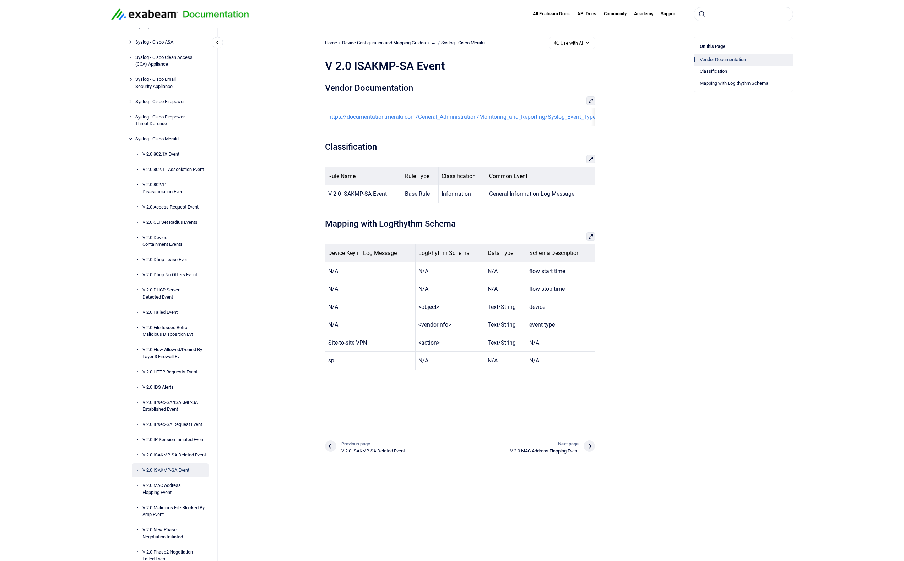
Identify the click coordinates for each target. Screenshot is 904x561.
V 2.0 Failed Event (160, 312)
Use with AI (572, 43)
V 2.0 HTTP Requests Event (169, 371)
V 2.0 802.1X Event (160, 154)
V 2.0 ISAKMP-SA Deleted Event (174, 454)
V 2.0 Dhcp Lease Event (166, 259)
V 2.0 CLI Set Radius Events (169, 222)
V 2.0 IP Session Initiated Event (173, 439)
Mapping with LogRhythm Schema (734, 83)
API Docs (586, 13)
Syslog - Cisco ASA (154, 42)
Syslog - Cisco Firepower (160, 101)
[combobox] (743, 14)
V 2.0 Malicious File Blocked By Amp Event (173, 511)
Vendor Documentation (723, 59)
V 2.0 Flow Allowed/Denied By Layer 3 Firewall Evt (172, 353)
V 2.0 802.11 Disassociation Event (163, 188)
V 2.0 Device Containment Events (162, 241)
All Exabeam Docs (551, 13)
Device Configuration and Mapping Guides (384, 42)
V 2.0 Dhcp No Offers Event (169, 274)
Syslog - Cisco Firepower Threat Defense (160, 120)
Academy (643, 13)
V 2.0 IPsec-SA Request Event (172, 424)
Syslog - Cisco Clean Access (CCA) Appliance (164, 61)
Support (669, 13)
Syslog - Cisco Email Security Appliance (155, 83)
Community (615, 13)
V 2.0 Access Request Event (170, 207)
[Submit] (702, 14)
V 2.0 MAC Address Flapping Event (161, 489)
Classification (713, 71)
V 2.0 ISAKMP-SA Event (165, 470)
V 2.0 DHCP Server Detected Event (160, 293)
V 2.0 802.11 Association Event (173, 169)
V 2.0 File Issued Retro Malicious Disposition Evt (167, 331)
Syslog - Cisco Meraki (157, 138)
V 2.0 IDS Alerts (158, 387)
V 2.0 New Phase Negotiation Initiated (162, 533)
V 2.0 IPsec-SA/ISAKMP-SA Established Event (170, 406)
